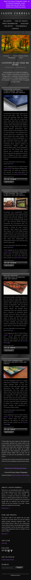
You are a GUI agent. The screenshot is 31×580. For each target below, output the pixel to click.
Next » (21, 57)
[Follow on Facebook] (11, 551)
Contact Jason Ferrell (8, 559)
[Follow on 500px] (3, 551)
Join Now (4, 543)
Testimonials (21, 26)
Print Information (10, 23)
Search (19, 567)
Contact (15, 28)
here (12, 163)
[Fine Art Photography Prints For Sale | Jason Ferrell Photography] (15, 14)
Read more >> (6, 508)
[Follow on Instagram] (8, 551)
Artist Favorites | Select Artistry (20, 475)
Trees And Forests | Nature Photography (16, 472)
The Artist (8, 26)
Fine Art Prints (21, 21)
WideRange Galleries (15, 575)
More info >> (5, 533)
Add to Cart (9, 182)
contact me (7, 168)
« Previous (6, 56)
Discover (25, 23)
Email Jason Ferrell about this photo (15, 468)
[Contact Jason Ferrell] (5, 551)
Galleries (7, 21)
